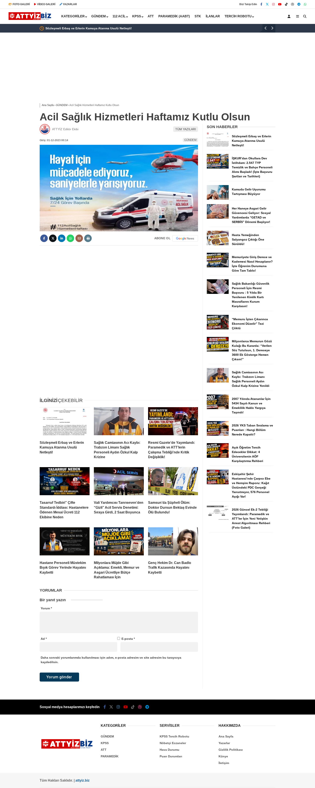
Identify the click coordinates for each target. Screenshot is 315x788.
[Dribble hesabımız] (292, 4)
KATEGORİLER (73, 16)
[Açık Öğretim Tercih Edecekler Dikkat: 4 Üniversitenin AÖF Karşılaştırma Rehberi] (218, 456)
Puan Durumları (171, 756)
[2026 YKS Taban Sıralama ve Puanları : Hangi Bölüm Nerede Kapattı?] (218, 434)
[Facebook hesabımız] (261, 4)
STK (198, 16)
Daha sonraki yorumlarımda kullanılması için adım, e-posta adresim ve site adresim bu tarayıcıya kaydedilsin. (111, 660)
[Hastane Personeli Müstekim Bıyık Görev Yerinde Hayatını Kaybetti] (65, 542)
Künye (223, 756)
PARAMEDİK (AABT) (174, 16)
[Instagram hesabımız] (273, 4)
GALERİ (21, 4)
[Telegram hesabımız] (298, 4)
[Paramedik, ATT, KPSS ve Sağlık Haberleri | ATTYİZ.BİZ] (31, 19)
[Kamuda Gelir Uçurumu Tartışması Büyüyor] (218, 198)
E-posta (128, 638)
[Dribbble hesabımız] (140, 707)
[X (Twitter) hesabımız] (267, 4)
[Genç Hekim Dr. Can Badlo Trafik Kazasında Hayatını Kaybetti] (173, 542)
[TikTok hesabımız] (286, 4)
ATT (151, 16)
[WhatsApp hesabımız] (305, 4)
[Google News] (185, 238)
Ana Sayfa (226, 736)
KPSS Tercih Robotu (174, 736)
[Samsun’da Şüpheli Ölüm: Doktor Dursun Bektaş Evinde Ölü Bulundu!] (173, 482)
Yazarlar (224, 743)
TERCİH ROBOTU (238, 16)
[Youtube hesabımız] (280, 4)
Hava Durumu (169, 749)
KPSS (136, 16)
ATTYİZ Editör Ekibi (65, 129)
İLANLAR (213, 16)
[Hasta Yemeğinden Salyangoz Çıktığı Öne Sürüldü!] (218, 244)
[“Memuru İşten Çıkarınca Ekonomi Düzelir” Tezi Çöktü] (218, 328)
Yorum (46, 608)
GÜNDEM (98, 16)
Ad (44, 638)
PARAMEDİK (109, 756)
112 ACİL (119, 16)
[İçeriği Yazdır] (88, 238)
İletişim (224, 763)
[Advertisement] (18, 101)
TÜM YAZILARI (185, 129)
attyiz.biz (82, 780)
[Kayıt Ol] (290, 16)
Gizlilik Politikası (231, 749)
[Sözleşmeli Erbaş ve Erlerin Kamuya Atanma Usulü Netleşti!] (65, 422)
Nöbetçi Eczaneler (173, 743)
